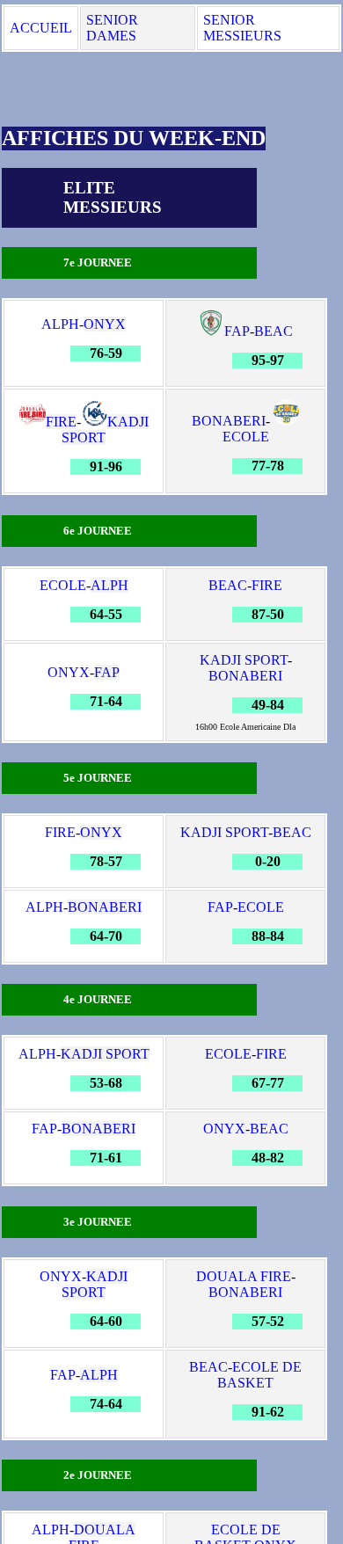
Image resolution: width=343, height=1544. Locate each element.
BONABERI (229, 420)
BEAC (273, 331)
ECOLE (246, 436)
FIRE (61, 421)
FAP (237, 331)
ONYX (105, 324)
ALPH (60, 324)
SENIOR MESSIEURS (242, 27)
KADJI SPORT (105, 429)
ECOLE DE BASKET (259, 1374)
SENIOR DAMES (112, 27)
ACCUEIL (41, 27)
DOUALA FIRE (243, 1276)
